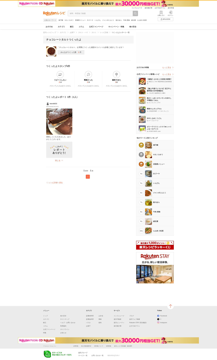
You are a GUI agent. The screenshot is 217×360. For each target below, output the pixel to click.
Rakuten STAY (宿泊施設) (138, 322)
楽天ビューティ (119, 322)
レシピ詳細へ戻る (56, 183)
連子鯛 (61, 20)
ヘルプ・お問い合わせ (67, 322)
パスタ (88, 322)
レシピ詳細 (104, 32)
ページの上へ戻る (170, 306)
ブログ (131, 316)
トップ (45, 316)
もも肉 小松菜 (142, 20)
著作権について (98, 346)
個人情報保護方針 (86, 346)
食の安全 (132, 27)
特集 (44, 333)
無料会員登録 (166, 19)
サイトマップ (64, 319)
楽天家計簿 (148, 8)
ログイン (170, 15)
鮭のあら (119, 20)
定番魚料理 (90, 319)
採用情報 (108, 346)
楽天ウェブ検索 (134, 319)
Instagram (163, 322)
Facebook (163, 316)
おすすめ (49, 27)
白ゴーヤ (90, 20)
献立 (72, 27)
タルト (94, 32)
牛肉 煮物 (126, 20)
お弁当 (101, 316)
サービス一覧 (82, 355)
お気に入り (161, 15)
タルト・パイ (83, 32)
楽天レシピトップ (49, 32)
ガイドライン (64, 329)
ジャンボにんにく (108, 20)
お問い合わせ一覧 (97, 355)
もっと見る (166, 67)
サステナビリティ (113, 355)
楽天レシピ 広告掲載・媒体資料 (123, 346)
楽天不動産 (117, 319)
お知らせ (63, 333)
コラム (81, 27)
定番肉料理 (90, 316)
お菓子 (72, 32)
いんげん (98, 20)
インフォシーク (137, 8)
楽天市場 (171, 8)
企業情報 (75, 346)
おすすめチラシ (160, 8)
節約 (100, 322)
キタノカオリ (69, 20)
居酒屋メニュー (80, 20)
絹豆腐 (133, 20)
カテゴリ (61, 27)
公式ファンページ (96, 27)
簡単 (100, 319)
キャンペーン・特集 (116, 27)
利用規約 (63, 326)
